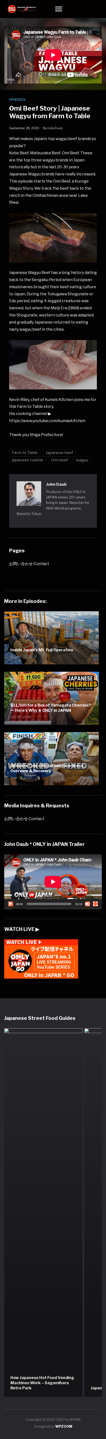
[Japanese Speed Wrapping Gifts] (43, 1212)
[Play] (10, 903)
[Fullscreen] (95, 903)
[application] (53, 881)
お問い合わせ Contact (29, 563)
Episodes (17, 99)
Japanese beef (59, 452)
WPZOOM (63, 1426)
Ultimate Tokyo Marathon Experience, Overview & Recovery (47, 768)
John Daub (55, 128)
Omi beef (59, 460)
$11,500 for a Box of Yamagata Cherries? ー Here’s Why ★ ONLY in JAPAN (50, 708)
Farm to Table (25, 452)
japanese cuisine (27, 460)
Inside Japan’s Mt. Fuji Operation (41, 650)
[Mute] (87, 903)
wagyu (82, 460)
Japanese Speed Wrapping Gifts (41, 1388)
